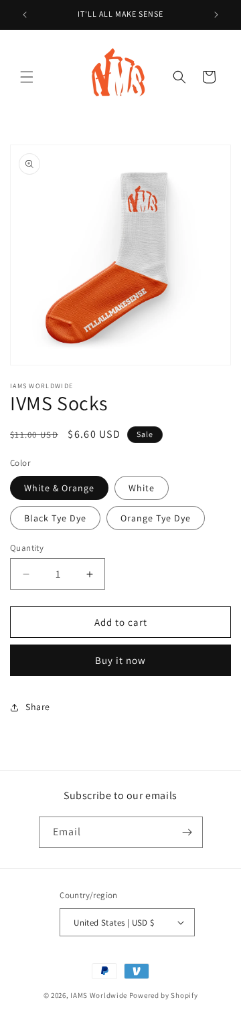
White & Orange (59, 488)
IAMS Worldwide (98, 995)
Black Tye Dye (55, 518)
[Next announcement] (216, 14)
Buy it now (120, 660)
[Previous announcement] (24, 14)
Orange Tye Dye (155, 518)
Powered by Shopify (163, 995)
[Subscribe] (187, 832)
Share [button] (37, 707)
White (142, 488)
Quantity (27, 548)
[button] (27, 77)
